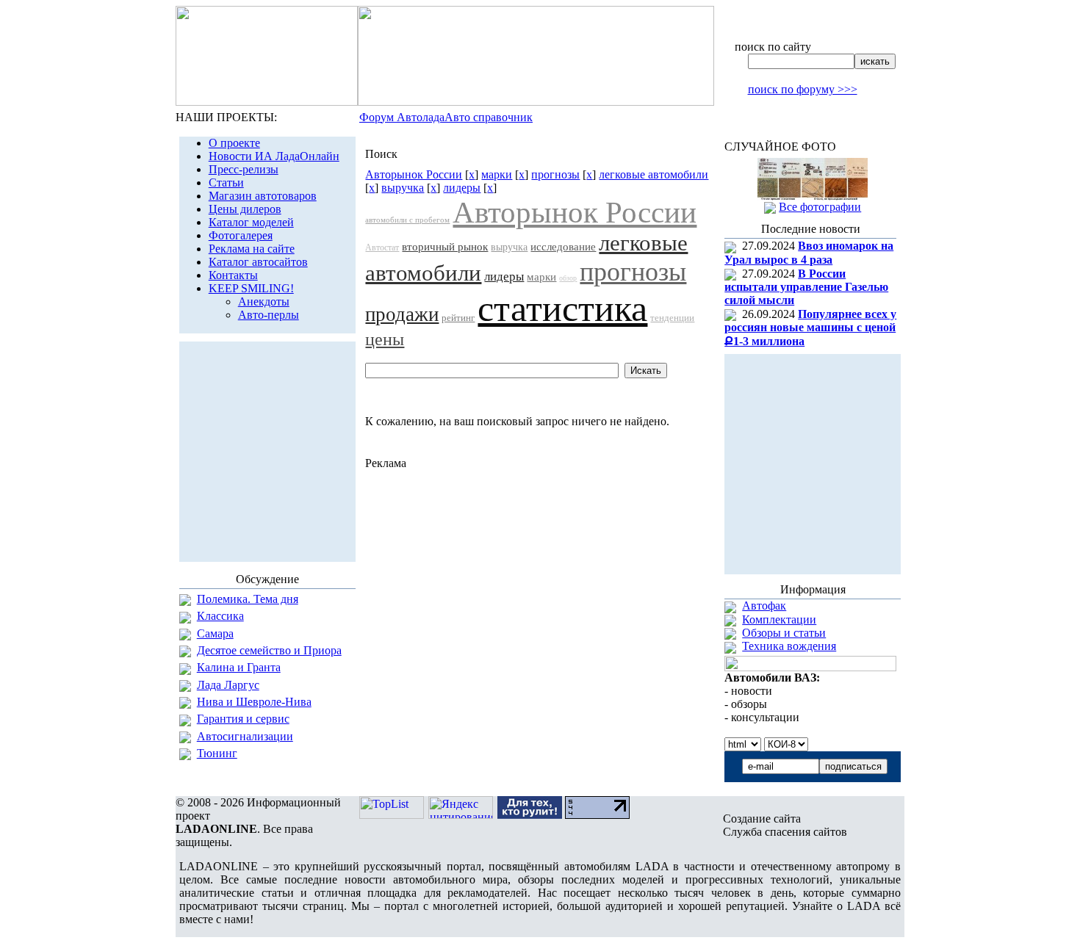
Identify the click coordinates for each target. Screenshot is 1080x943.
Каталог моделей (251, 222)
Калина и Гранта (239, 667)
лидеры (461, 187)
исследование (563, 247)
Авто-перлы (268, 314)
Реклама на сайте (252, 248)
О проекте (234, 143)
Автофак (764, 605)
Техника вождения (789, 646)
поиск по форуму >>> (802, 89)
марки (496, 174)
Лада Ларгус (228, 685)
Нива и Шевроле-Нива (254, 701)
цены (384, 339)
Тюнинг (217, 753)
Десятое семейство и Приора (269, 650)
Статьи (226, 182)
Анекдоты (263, 301)
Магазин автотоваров (263, 195)
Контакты (233, 275)
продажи (402, 314)
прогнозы (555, 174)
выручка (402, 187)
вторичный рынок (445, 247)
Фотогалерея (241, 235)
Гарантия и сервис (243, 718)
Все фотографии (820, 206)
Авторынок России (413, 174)
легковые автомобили (653, 174)
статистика (562, 308)
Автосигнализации (245, 736)
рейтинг (458, 317)
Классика (220, 616)
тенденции (672, 317)
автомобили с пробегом (407, 219)
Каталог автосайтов (258, 262)
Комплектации (779, 619)
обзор (568, 278)
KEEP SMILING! (251, 288)
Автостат (382, 247)
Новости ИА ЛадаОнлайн (274, 156)
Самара (215, 633)
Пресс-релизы (243, 169)
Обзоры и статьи (784, 632)
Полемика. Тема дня (247, 599)
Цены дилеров (245, 209)
